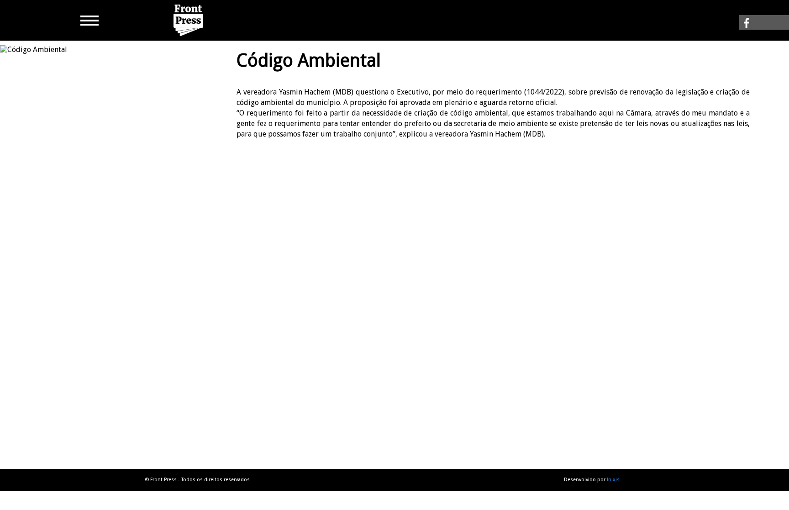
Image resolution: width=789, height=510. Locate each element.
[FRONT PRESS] (189, 36)
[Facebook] (764, 25)
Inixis (613, 480)
